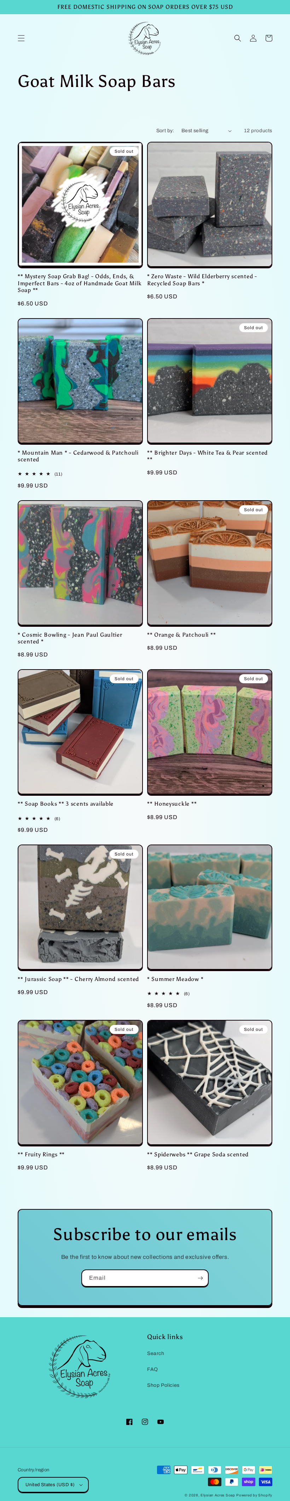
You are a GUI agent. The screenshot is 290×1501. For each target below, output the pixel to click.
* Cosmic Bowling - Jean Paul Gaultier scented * (70, 638)
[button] (21, 38)
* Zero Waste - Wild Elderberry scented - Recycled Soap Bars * (202, 279)
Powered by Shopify (254, 1495)
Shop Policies (163, 1385)
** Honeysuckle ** (172, 803)
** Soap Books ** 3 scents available (66, 803)
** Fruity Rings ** (41, 1154)
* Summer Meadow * (175, 979)
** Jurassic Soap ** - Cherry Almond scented (78, 979)
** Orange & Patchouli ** (181, 634)
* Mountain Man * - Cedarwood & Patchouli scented (78, 456)
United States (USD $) (50, 1484)
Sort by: (165, 130)
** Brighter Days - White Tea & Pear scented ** (207, 456)
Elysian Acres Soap (218, 1495)
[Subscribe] (200, 1278)
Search (155, 1353)
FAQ (152, 1369)
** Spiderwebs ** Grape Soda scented (198, 1154)
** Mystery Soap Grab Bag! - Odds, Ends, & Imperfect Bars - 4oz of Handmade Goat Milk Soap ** (79, 283)
